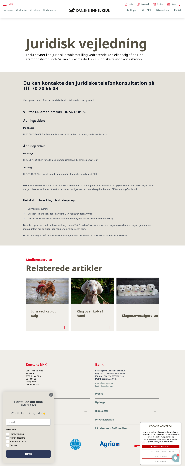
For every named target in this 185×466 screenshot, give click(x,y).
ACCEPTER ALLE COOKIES (160, 446)
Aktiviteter (35, 10)
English (160, 4)
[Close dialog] (51, 395)
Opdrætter (21, 10)
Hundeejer (8, 10)
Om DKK (146, 10)
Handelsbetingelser (104, 383)
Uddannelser (50, 10)
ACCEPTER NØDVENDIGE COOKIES (160, 451)
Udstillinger (131, 10)
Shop (174, 4)
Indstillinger (161, 456)
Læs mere (160, 461)
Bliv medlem (162, 10)
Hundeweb (145, 4)
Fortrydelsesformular (104, 386)
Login (131, 4)
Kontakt (178, 10)
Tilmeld (28, 454)
